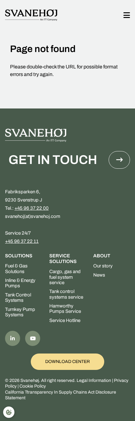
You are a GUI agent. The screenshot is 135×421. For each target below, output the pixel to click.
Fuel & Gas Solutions (16, 268)
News (99, 275)
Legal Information (94, 380)
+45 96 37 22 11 (22, 241)
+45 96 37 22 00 (31, 208)
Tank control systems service (66, 294)
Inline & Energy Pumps (20, 283)
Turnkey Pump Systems (20, 312)
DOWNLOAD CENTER (67, 361)
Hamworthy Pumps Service (65, 308)
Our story (103, 265)
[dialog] (8, 412)
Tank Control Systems (18, 297)
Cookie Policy (32, 386)
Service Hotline (64, 320)
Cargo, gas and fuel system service (65, 277)
